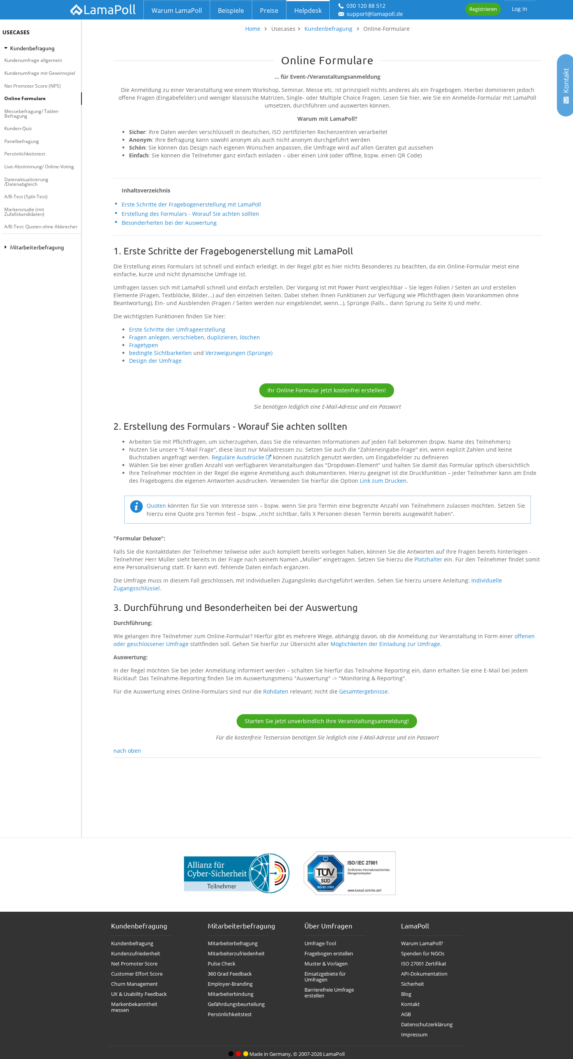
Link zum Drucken (383, 480)
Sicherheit (412, 984)
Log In (519, 8)
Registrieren (483, 8)
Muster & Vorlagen (326, 964)
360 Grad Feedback (230, 974)
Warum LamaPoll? (422, 943)
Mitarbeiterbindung (230, 994)
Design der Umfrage (155, 360)
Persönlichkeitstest (24, 153)
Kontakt (410, 1004)
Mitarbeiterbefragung (233, 943)
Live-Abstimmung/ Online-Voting (39, 166)
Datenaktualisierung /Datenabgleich (26, 181)
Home (252, 28)
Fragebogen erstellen (328, 954)
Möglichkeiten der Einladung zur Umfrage (385, 644)
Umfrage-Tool (320, 943)
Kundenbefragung (328, 28)
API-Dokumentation (424, 974)
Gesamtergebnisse (363, 691)
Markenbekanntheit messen (134, 1007)
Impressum (414, 1035)
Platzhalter (428, 559)
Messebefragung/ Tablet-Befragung (31, 113)
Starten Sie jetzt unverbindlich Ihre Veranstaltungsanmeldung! (327, 721)
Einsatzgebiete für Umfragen (325, 977)
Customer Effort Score (137, 974)
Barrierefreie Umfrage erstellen (329, 993)
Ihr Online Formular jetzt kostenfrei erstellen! (326, 390)
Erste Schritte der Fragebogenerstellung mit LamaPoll (191, 204)
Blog (406, 994)
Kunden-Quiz (18, 128)
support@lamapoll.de (375, 14)
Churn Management (134, 984)
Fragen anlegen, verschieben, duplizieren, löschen (194, 337)
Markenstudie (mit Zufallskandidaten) (24, 211)
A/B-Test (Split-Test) (26, 196)
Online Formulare (25, 98)
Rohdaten (275, 691)
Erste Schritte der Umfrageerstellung (177, 329)
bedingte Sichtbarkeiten (160, 353)
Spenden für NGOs (422, 954)
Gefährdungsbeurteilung (236, 1004)
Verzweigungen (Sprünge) (238, 353)
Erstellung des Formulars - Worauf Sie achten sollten (190, 213)
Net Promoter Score (134, 964)
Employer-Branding (230, 984)
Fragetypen (143, 345)
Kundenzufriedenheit (135, 954)
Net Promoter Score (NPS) (32, 86)
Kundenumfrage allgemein (33, 60)
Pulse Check (221, 964)
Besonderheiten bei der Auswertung (169, 222)
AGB (406, 1014)
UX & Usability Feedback (139, 994)
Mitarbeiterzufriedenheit (236, 954)
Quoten (156, 505)
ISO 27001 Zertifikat (423, 964)
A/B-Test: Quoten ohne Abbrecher (41, 226)
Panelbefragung (21, 141)
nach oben (127, 750)
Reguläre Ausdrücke (238, 457)
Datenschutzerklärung (427, 1024)
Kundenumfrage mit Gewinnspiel (39, 73)
